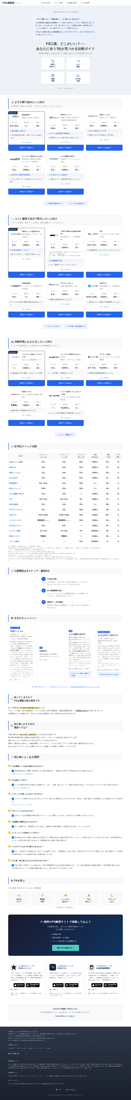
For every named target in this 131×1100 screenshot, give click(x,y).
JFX (100, 231)
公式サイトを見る (26, 148)
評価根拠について (13, 1072)
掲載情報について (13, 1061)
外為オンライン (27, 392)
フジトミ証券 (14, 541)
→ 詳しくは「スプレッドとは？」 (22, 804)
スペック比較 (58, 3)
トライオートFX (15, 520)
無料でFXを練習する (64, 948)
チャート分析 (38, 1048)
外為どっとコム (104, 115)
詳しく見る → (14, 679)
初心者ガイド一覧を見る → (65, 907)
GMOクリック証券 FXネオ (31, 231)
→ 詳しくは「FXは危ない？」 (21, 788)
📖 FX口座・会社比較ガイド (76, 326)
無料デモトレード (42, 815)
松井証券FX (26, 115)
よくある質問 (85, 3)
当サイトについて (13, 1080)
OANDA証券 (26, 283)
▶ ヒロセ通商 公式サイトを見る (79, 668)
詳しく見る (25, 142)
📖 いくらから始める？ (77, 203)
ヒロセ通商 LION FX (68, 156)
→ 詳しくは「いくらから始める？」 (23, 774)
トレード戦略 (46, 1048)
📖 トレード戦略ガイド (65, 435)
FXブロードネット (67, 283)
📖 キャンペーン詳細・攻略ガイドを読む (80, 674)
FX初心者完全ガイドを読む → (65, 1016)
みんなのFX (13, 478)
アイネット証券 (104, 354)
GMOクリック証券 (16, 462)
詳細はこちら (61, 254)
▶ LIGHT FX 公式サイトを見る (109, 674)
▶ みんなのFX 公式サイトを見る (108, 670)
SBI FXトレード (66, 115)
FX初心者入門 (11, 1048)
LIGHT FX (102, 283)
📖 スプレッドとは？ (52, 326)
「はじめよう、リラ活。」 (22, 656)
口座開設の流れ (72, 3)
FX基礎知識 (30, 1048)
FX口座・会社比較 (21, 1048)
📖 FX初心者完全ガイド (54, 203)
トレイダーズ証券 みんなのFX (32, 156)
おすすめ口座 (45, 3)
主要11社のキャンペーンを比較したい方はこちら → (66, 687)
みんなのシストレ (15, 525)
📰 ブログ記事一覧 (13, 1053)
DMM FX (12, 467)
